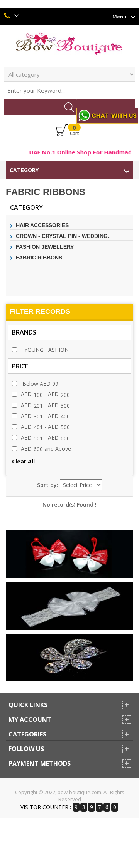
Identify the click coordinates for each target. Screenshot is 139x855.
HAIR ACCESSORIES (42, 225)
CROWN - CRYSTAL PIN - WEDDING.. (63, 236)
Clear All (23, 461)
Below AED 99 (39, 383)
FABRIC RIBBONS (39, 257)
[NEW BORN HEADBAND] (69, 605)
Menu (119, 16)
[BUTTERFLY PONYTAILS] (69, 554)
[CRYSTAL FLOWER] (69, 657)
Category (24, 170)
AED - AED (45, 394)
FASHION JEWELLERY (45, 247)
